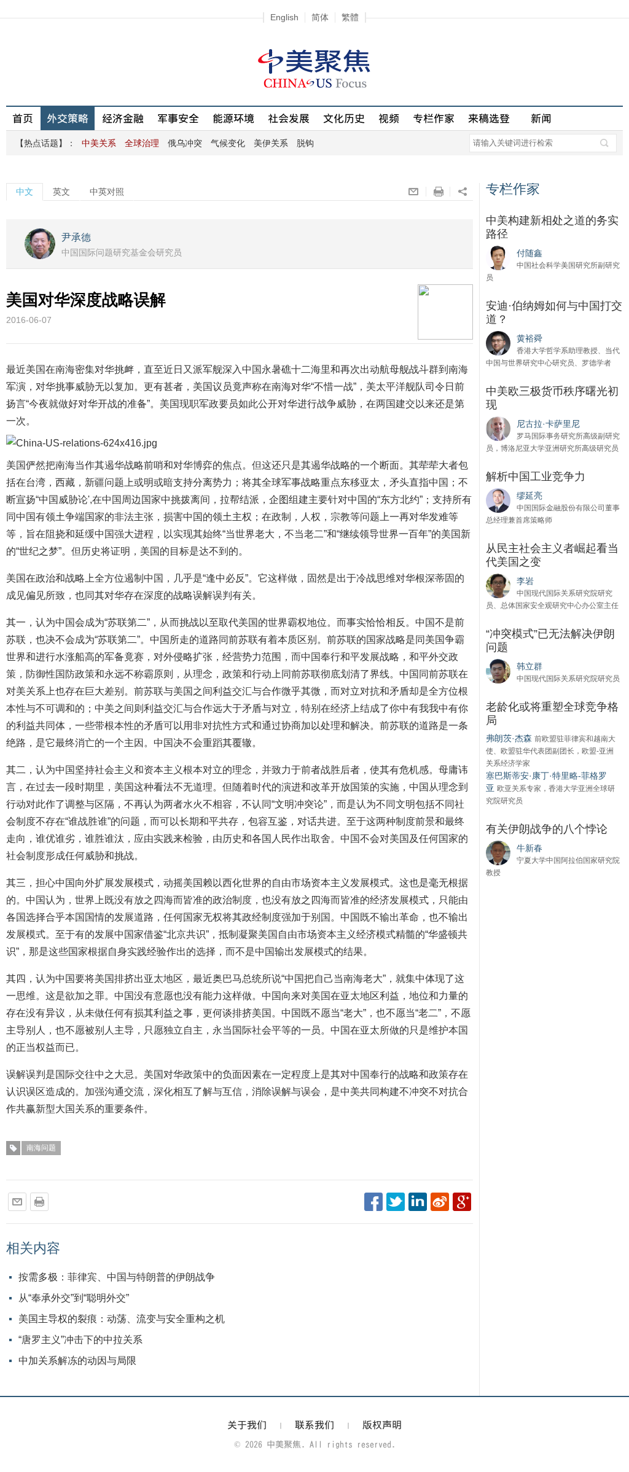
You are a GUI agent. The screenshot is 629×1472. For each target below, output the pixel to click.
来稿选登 (489, 118)
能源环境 (233, 118)
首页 (22, 118)
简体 (320, 17)
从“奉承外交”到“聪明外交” (73, 1298)
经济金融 (123, 118)
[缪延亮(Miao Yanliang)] (498, 500)
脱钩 (305, 143)
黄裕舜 (529, 338)
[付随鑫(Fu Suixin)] (498, 257)
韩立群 (529, 666)
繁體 (350, 17)
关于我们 (247, 1425)
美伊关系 (271, 143)
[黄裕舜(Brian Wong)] (498, 343)
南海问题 (41, 1147)
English (284, 17)
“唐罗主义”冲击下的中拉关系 (80, 1339)
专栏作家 (434, 118)
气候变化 (228, 143)
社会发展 (289, 118)
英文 (61, 192)
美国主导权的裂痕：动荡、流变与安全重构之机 (121, 1319)
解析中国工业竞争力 (535, 476)
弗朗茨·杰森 (509, 738)
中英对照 (107, 192)
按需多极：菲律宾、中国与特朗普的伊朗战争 (116, 1277)
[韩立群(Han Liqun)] (498, 671)
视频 (388, 118)
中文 (24, 192)
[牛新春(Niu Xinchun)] (498, 852)
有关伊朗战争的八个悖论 (547, 829)
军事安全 (178, 118)
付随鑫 (529, 253)
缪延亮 (529, 495)
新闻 (541, 118)
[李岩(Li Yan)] (498, 585)
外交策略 (67, 118)
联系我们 (314, 1425)
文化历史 (344, 118)
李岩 (525, 581)
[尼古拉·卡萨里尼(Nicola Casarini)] (498, 428)
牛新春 (529, 848)
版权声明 (382, 1425)
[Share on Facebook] (373, 1202)
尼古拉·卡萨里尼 (548, 424)
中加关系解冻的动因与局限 (77, 1360)
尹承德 (76, 237)
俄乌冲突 (185, 143)
